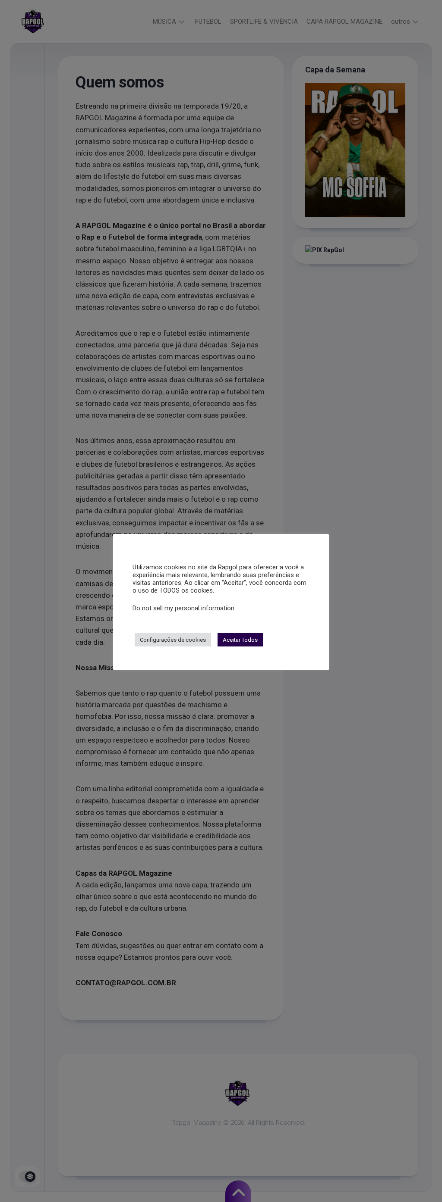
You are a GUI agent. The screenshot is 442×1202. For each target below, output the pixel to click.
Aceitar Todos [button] (240, 640)
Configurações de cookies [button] (173, 640)
